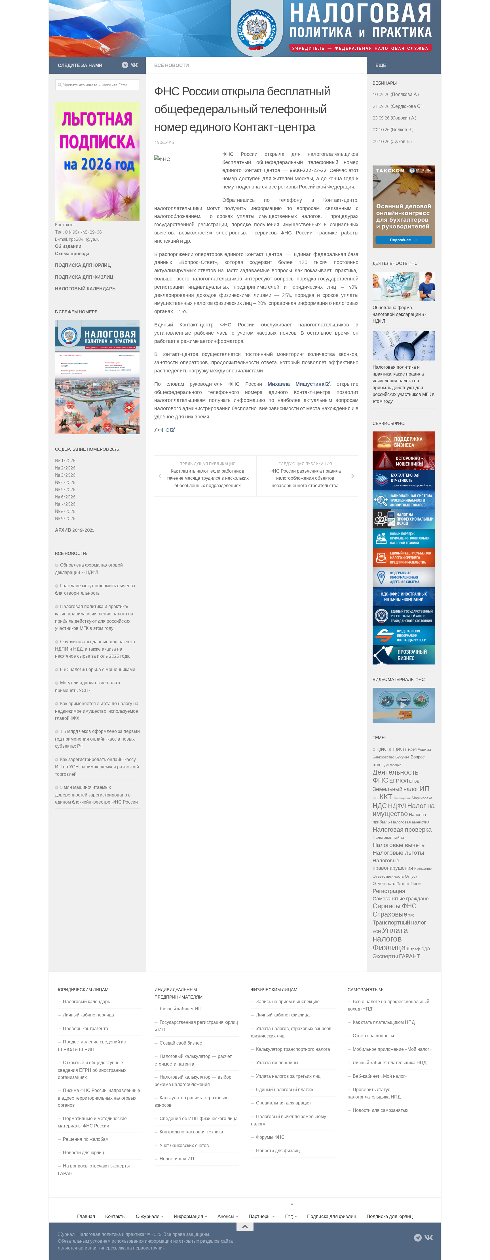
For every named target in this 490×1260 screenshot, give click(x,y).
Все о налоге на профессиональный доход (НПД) (388, 1005)
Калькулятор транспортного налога (293, 1049)
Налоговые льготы (398, 852)
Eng (289, 1216)
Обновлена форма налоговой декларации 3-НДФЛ (399, 314)
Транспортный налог (399, 922)
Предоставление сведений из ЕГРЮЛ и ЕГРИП (92, 1045)
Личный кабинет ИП (181, 1008)
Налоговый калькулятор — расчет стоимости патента (193, 1060)
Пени (416, 883)
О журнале (147, 1216)
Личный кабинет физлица (283, 1014)
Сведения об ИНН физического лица (199, 1118)
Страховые (390, 914)
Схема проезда (72, 253)
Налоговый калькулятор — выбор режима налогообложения (193, 1081)
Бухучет (402, 757)
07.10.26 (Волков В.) (393, 129)
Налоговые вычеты (399, 844)
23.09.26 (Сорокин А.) (394, 117)
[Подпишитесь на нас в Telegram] (124, 65)
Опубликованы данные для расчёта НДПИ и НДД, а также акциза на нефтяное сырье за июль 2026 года (95, 649)
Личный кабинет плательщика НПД (389, 1062)
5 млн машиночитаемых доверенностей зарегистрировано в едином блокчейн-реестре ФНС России (96, 794)
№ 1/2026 (65, 460)
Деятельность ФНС (396, 776)
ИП (424, 788)
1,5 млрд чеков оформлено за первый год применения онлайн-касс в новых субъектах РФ (97, 738)
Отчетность (384, 883)
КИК (375, 798)
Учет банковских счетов (184, 1145)
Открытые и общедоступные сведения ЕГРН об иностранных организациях (92, 1070)
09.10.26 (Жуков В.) (392, 141)
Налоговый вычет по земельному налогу (288, 1120)
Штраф (413, 949)
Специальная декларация (283, 1102)
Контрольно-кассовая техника (191, 1131)
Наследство (423, 868)
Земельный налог (395, 789)
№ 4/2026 (65, 482)
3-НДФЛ (396, 749)
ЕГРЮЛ (398, 780)
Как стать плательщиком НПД (384, 1022)
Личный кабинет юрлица (88, 1014)
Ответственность (388, 876)
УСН (377, 931)
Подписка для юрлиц (390, 1216)
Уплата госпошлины (277, 1062)
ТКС (411, 915)
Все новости (171, 65)
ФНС (163, 430)
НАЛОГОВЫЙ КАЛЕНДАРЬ (85, 288)
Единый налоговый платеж (284, 1089)
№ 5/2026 (65, 489)
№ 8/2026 (65, 511)
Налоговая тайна (388, 837)
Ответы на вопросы (373, 1035)
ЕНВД (414, 781)
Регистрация (389, 891)
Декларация (392, 765)
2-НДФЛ (380, 749)
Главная (86, 1216)
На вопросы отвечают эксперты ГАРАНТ (94, 1169)
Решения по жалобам (86, 1139)
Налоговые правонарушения (393, 864)
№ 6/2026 (65, 496)
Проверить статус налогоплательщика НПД (374, 1093)
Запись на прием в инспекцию (288, 1001)
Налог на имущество (404, 809)
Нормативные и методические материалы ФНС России (92, 1122)
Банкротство (383, 757)
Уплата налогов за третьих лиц (288, 1076)
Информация (188, 1216)
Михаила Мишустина (296, 384)
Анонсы (225, 1216)
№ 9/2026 (65, 518)
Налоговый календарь (86, 1001)
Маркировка (422, 798)
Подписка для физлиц (331, 1216)
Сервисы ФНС (395, 906)
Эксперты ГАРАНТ (396, 956)
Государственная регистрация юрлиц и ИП (196, 1026)
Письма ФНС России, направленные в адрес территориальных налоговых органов (99, 1097)
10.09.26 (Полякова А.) (396, 94)
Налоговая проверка (402, 829)
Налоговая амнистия (410, 822)
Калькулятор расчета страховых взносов (191, 1101)
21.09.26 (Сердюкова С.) (398, 106)
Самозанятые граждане (401, 898)
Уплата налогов (390, 934)
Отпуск (411, 876)
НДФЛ (397, 806)
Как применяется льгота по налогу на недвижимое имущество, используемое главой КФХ (96, 711)
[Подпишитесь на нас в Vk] (133, 65)
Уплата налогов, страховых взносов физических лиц (291, 1032)
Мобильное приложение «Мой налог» (392, 1049)
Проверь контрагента (85, 1028)
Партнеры (260, 1216)
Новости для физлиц (278, 1150)
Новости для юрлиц (83, 1152)
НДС (380, 805)
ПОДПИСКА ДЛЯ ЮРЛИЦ (83, 265)
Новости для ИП (177, 1158)
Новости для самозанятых (380, 1110)
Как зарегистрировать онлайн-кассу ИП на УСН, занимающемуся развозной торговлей (97, 766)
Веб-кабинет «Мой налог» (380, 1076)
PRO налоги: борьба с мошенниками (97, 669)
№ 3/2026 (65, 474)
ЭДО (425, 949)
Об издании (68, 246)
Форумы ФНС (270, 1137)
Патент (402, 883)
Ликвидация (402, 798)
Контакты (115, 1216)
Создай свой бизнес (181, 1042)
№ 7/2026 (65, 503)
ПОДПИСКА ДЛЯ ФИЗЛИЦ (84, 277)
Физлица (389, 947)
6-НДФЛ (411, 749)
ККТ (385, 796)
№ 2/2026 (65, 467)
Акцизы (424, 749)
